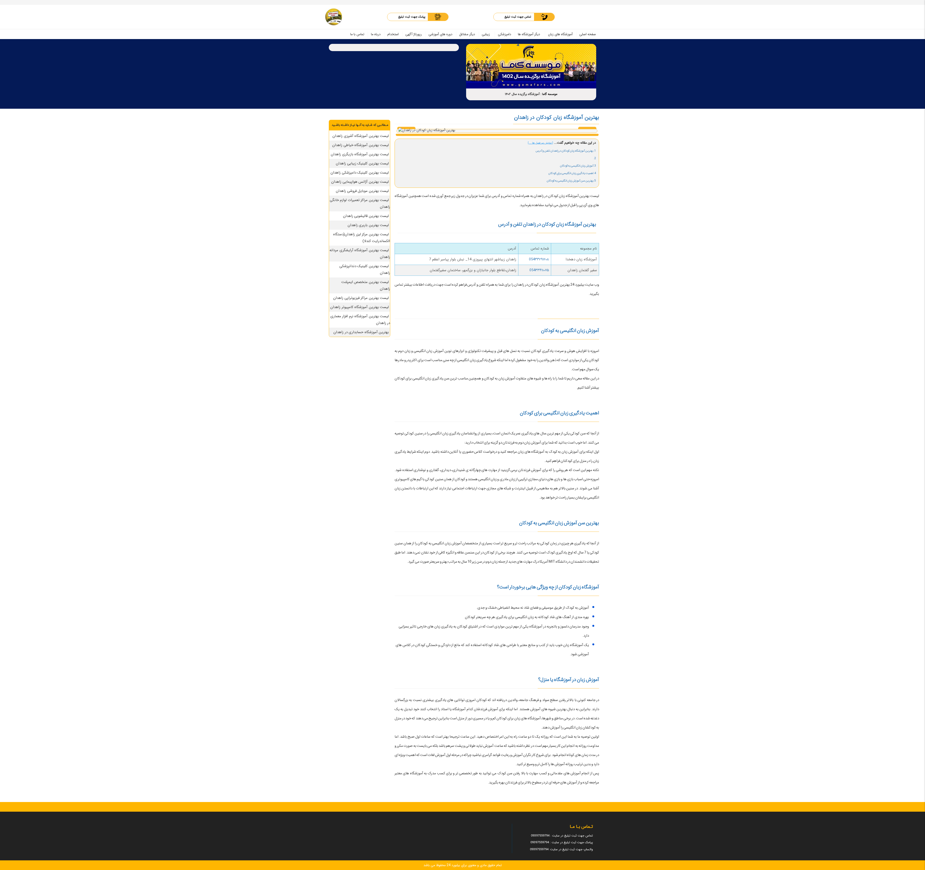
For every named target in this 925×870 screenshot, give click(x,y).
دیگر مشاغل (467, 34)
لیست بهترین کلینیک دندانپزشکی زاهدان (364, 269)
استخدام (393, 34)
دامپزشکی (504, 34)
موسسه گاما (549, 94)
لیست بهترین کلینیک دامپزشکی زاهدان (359, 172)
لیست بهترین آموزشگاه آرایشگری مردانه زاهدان (360, 253)
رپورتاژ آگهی (413, 34)
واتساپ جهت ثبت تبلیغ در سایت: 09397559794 (561, 849)
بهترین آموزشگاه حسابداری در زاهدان (361, 332)
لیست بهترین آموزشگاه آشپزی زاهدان (360, 136)
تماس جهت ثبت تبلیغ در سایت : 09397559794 (562, 835)
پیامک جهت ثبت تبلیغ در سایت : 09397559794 (561, 842)
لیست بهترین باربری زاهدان (368, 225)
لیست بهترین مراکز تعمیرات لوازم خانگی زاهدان (360, 203)
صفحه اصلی (587, 34)
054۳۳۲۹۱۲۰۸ (539, 259)
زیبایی (486, 34)
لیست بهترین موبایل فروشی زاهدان (362, 191)
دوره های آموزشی (440, 34)
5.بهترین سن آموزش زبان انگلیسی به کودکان (571, 180)
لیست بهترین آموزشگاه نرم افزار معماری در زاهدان (360, 319)
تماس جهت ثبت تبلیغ (517, 16)
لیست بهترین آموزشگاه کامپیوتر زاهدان (359, 307)
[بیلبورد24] (333, 16)
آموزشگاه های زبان (560, 34)
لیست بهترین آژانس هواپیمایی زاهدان (360, 182)
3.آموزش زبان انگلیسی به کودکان (578, 165)
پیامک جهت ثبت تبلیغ (411, 16)
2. (594, 158)
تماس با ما (357, 34)
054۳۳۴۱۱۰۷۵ (539, 270)
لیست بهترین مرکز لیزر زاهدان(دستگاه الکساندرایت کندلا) (361, 237)
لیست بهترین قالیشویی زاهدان (366, 216)
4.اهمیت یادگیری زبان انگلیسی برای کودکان (572, 173)
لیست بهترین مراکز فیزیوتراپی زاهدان (361, 298)
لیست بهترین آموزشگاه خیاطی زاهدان (360, 145)
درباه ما (376, 34)
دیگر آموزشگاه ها (529, 34)
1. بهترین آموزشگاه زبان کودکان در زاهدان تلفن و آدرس (565, 150)
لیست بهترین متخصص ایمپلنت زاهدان (365, 285)
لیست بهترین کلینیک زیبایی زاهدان (362, 163)
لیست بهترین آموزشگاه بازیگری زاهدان (360, 154)
